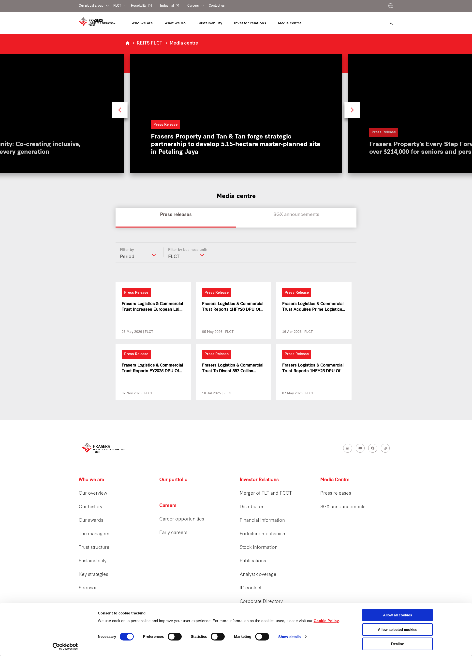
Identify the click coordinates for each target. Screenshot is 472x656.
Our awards (91, 520)
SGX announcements (342, 507)
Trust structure (94, 547)
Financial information (262, 520)
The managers (94, 534)
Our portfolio (173, 480)
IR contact (250, 588)
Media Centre (335, 480)
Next (352, 112)
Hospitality (139, 5)
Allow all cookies (397, 615)
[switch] (175, 637)
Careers (193, 5)
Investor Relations (259, 480)
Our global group (91, 5)
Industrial (167, 5)
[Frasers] (97, 21)
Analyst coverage (258, 574)
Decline (397, 644)
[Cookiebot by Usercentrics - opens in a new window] (65, 646)
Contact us (217, 5)
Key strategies (93, 574)
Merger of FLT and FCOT (266, 493)
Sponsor (88, 588)
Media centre (184, 43)
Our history (90, 507)
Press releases (335, 493)
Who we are (91, 480)
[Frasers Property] (103, 447)
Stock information (259, 547)
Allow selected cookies (397, 629)
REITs (127, 43)
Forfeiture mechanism (263, 534)
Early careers (173, 533)
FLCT (117, 5)
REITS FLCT (149, 43)
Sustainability (92, 561)
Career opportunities (181, 519)
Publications (253, 561)
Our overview (93, 493)
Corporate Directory (261, 601)
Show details (289, 637)
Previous (120, 112)
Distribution (252, 507)
